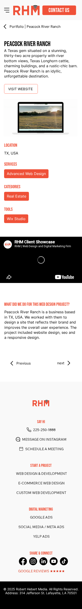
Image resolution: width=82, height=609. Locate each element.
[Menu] (6, 10)
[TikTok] (64, 561)
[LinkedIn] (43, 561)
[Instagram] (33, 561)
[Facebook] (23, 561)
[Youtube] (54, 561)
